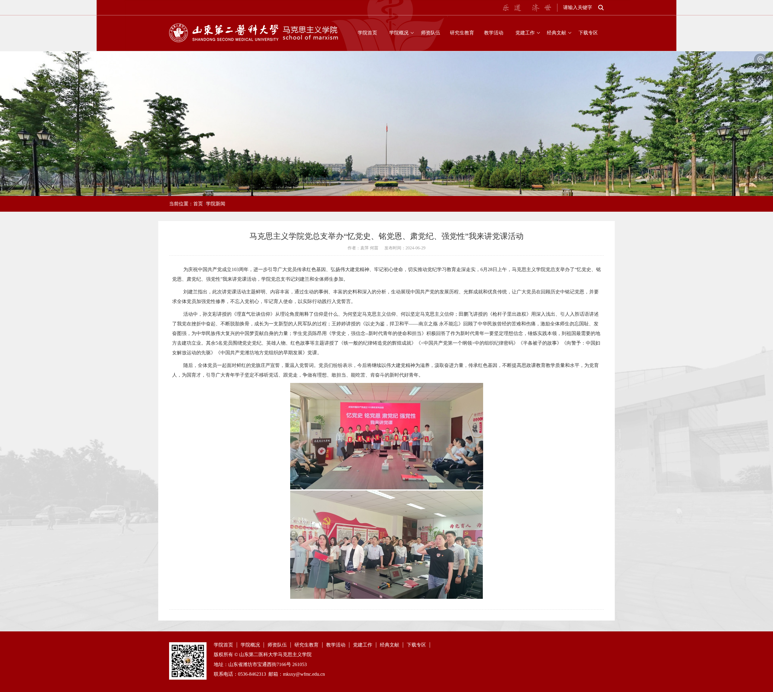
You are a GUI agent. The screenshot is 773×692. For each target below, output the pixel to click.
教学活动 (493, 32)
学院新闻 (215, 203)
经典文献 (556, 32)
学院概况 (399, 32)
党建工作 (525, 32)
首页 (198, 203)
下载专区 (588, 32)
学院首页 (367, 32)
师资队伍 (430, 32)
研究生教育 (462, 32)
